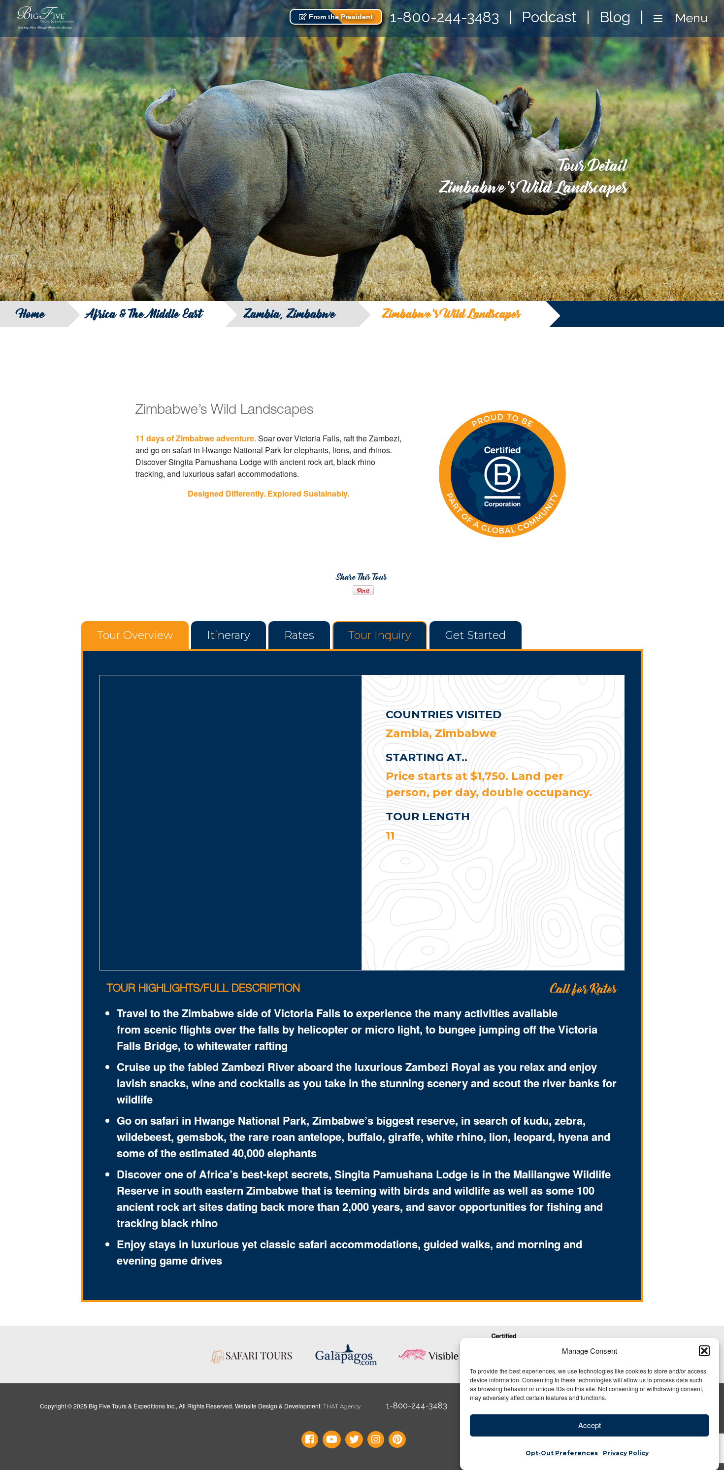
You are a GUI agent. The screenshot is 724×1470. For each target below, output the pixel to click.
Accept (589, 1425)
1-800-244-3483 (444, 17)
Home (32, 314)
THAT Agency (342, 1406)
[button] (704, 1351)
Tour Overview (135, 635)
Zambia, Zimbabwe (290, 314)
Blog (614, 17)
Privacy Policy (626, 1452)
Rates (299, 635)
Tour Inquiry (379, 635)
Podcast (549, 17)
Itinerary (228, 635)
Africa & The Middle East (144, 314)
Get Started (475, 635)
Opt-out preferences (562, 1452)
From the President (340, 17)
